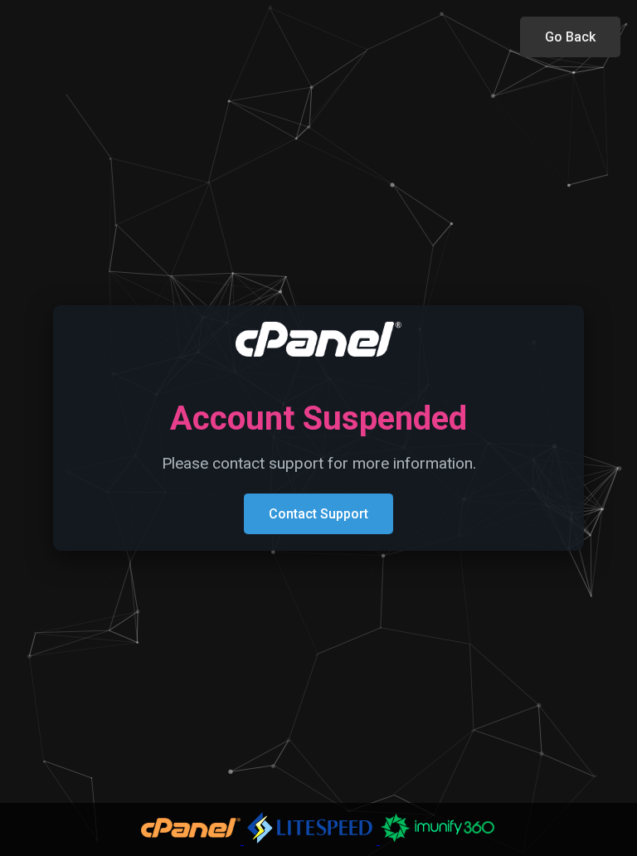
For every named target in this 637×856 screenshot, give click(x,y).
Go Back (570, 37)
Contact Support (318, 514)
